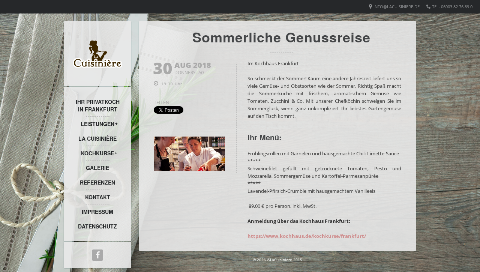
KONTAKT (97, 197)
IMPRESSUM (97, 211)
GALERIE (97, 167)
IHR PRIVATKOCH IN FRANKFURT (98, 105)
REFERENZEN (97, 182)
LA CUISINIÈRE (97, 138)
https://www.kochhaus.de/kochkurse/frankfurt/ (307, 236)
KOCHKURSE (97, 153)
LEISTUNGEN (97, 124)
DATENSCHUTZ (97, 226)
